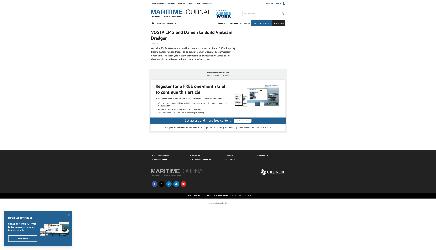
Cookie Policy (209, 196)
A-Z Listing (230, 159)
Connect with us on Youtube (183, 184)
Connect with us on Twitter (162, 184)
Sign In (278, 3)
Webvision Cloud (223, 203)
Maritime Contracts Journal (189, 3)
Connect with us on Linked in (169, 184)
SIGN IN (223, 75)
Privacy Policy (223, 196)
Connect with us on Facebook (154, 184)
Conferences (207, 3)
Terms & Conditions (192, 196)
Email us (176, 184)
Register (269, 3)
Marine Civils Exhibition (201, 159)
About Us (229, 156)
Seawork (171, 3)
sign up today (243, 120)
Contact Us (263, 156)
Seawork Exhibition (162, 159)
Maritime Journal (159, 3)
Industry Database (161, 156)
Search (283, 13)
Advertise (196, 156)
